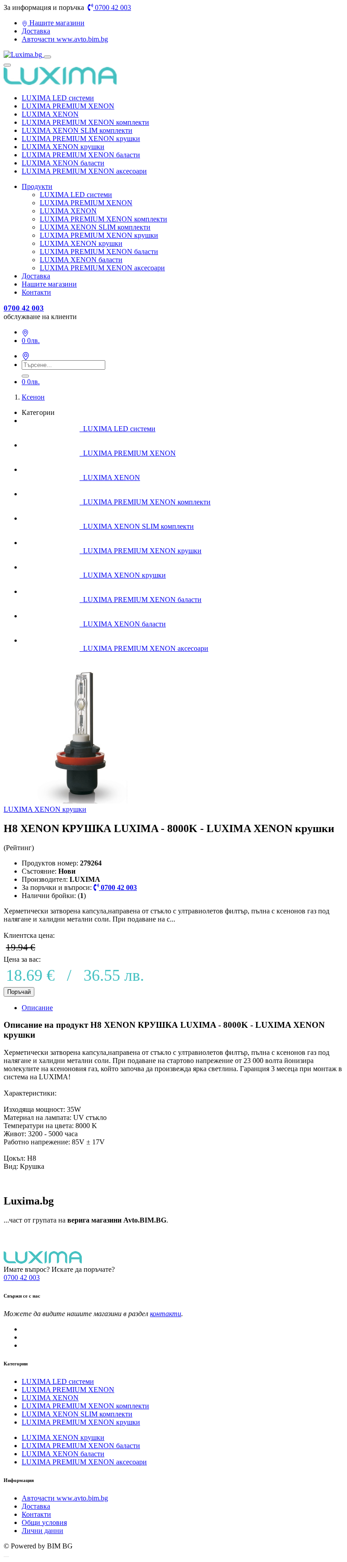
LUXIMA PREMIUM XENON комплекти (85, 122)
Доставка (36, 31)
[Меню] (47, 57)
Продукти (37, 186)
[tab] (182, 1008)
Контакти (36, 292)
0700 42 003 (112, 7)
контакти (165, 1313)
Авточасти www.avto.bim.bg (65, 39)
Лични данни (42, 1530)
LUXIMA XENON (50, 114)
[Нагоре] (6, 1556)
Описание (37, 1008)
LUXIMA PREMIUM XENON (68, 106)
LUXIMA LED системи (58, 98)
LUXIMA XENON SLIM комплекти (77, 130)
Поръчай (19, 991)
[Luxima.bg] (24, 54)
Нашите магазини (56, 23)
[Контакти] (25, 332)
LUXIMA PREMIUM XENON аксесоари (84, 171)
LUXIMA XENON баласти (63, 163)
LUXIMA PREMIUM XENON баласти (81, 155)
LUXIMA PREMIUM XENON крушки (81, 138)
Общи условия (44, 1522)
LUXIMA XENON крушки (63, 147)
